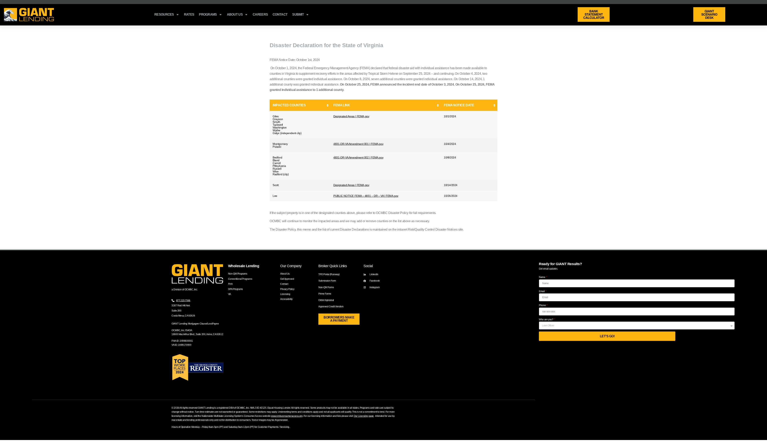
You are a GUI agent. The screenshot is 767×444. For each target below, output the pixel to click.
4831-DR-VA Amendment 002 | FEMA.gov (358, 157)
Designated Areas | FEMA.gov (351, 116)
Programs (208, 14)
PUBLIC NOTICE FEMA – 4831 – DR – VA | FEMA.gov (365, 195)
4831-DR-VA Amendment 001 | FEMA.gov (358, 143)
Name (542, 277)
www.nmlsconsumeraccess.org (287, 416)
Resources (164, 14)
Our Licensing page (364, 416)
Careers (260, 14)
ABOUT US (235, 14)
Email (542, 291)
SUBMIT (298, 14)
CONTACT (280, 14)
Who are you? (546, 319)
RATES (189, 14)
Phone (542, 305)
